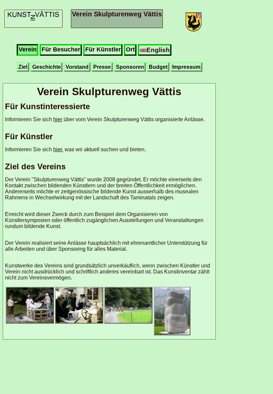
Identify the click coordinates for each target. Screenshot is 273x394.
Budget (158, 67)
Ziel (22, 67)
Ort (130, 49)
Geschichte (46, 67)
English (158, 49)
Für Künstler (103, 49)
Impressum (186, 67)
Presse (102, 67)
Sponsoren (130, 67)
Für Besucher (61, 49)
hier (57, 119)
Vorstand (77, 67)
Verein (28, 49)
